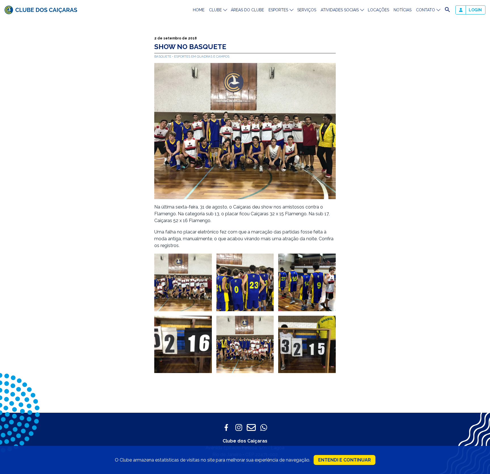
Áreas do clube (247, 10)
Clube (215, 10)
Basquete (163, 56)
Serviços (306, 10)
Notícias (402, 10)
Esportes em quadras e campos (201, 56)
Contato (425, 10)
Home (198, 10)
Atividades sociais (340, 10)
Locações (378, 10)
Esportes (278, 10)
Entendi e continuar (344, 460)
